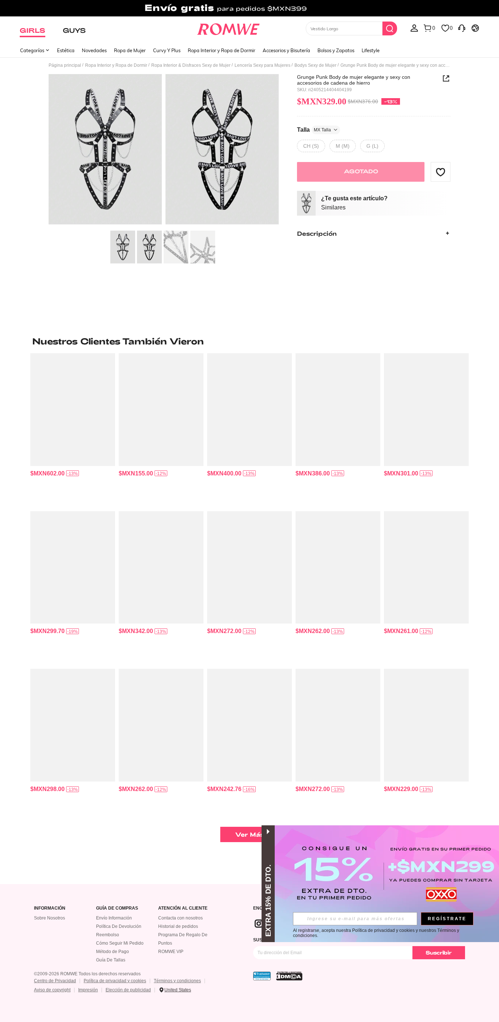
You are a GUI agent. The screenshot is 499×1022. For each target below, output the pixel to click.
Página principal (65, 65)
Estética (66, 50)
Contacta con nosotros (180, 918)
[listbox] (414, 28)
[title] (249, 341)
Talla (314, 129)
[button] (440, 172)
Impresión (88, 989)
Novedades (94, 50)
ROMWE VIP (170, 951)
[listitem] (72, 429)
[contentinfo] (47, 473)
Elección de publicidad (128, 989)
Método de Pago (112, 951)
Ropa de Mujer (130, 50)
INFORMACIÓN (49, 908)
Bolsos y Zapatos (335, 50)
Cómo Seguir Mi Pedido (120, 943)
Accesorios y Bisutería (286, 50)
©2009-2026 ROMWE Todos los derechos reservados (87, 973)
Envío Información (114, 918)
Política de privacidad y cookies (115, 980)
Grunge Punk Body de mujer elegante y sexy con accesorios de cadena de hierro (353, 80)
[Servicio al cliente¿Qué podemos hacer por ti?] (461, 27)
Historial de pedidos (178, 926)
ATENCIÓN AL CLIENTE (182, 908)
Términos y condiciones (177, 980)
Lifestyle (371, 50)
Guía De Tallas (110, 960)
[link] (249, 9)
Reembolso (107, 934)
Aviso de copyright (52, 989)
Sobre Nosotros (49, 918)
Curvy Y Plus (166, 50)
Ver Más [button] (249, 834)
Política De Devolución (118, 926)
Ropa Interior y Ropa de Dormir (221, 50)
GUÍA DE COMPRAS (117, 908)
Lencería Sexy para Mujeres (262, 65)
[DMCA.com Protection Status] (289, 976)
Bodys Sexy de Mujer (315, 65)
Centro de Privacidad (55, 980)
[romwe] (228, 28)
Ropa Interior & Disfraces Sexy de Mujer (191, 65)
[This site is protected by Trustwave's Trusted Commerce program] (262, 976)
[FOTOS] (164, 150)
